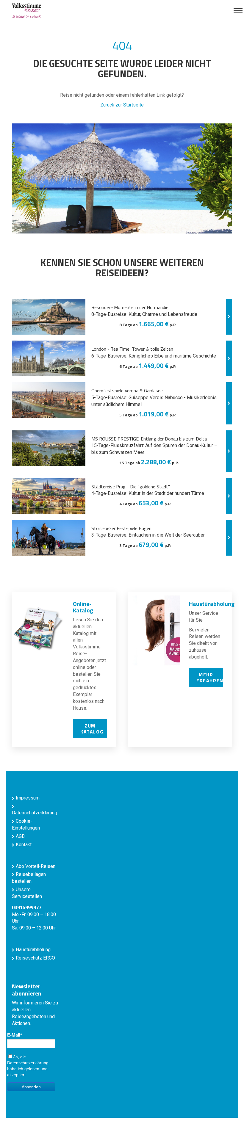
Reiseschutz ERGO (35, 958)
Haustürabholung (33, 949)
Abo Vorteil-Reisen (35, 866)
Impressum (28, 798)
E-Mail (13, 1034)
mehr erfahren (209, 677)
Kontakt (24, 844)
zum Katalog (91, 728)
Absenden (31, 1086)
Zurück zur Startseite (122, 105)
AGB (20, 836)
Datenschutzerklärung (28, 1062)
